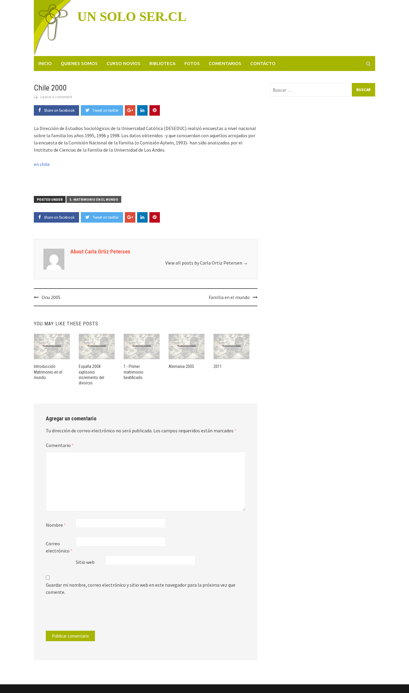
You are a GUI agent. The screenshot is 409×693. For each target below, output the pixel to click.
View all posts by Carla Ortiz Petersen (206, 263)
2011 (217, 366)
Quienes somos (79, 63)
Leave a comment (56, 96)
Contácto (262, 63)
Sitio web (85, 562)
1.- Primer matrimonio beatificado (133, 372)
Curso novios (123, 63)
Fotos (192, 63)
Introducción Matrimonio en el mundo (48, 372)
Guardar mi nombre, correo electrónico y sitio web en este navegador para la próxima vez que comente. (140, 588)
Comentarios (225, 63)
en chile (42, 164)
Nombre (56, 525)
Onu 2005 (51, 297)
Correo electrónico (59, 547)
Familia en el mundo (229, 297)
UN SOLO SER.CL (131, 16)
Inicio (45, 63)
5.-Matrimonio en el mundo (93, 199)
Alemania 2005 (181, 366)
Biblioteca (162, 63)
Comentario (60, 445)
